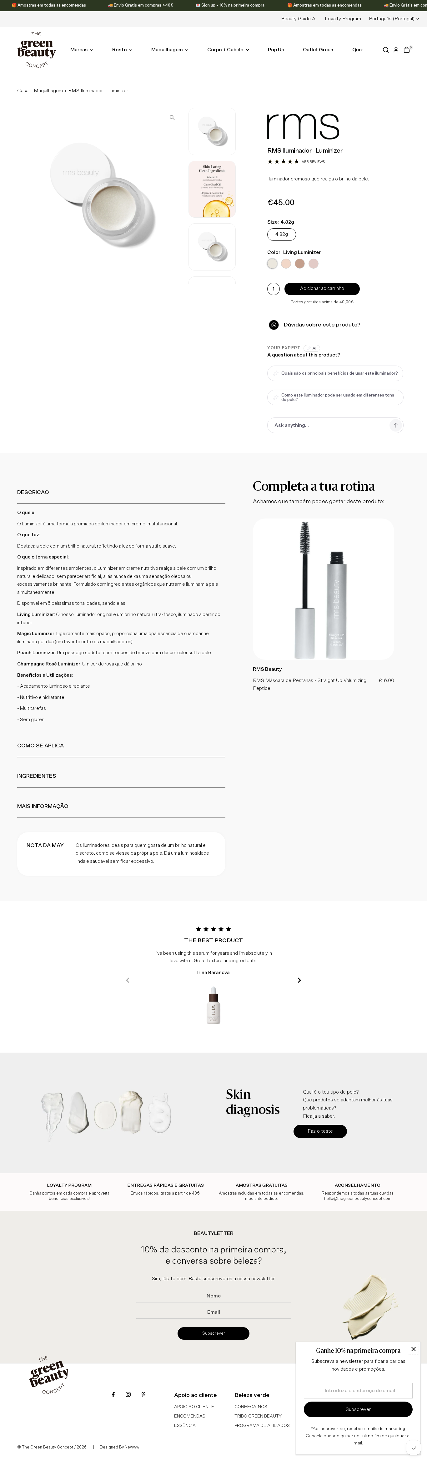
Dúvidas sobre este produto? (322, 325)
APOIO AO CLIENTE (194, 1407)
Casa (22, 90)
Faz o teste (320, 1131)
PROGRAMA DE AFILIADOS (262, 1425)
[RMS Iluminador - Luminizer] (323, 658)
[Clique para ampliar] (172, 118)
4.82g (281, 234)
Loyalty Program (343, 18)
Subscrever (213, 1333)
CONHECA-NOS (250, 1407)
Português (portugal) (391, 18)
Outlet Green (318, 49)
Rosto (120, 49)
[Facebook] (113, 1395)
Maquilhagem (167, 49)
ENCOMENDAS (189, 1416)
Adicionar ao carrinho (322, 288)
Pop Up (276, 49)
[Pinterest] (143, 1395)
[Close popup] (413, 1349)
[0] (407, 50)
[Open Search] (386, 50)
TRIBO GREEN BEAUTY (258, 1416)
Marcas (79, 49)
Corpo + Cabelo (225, 49)
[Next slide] (299, 980)
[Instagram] (128, 1395)
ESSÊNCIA (185, 1425)
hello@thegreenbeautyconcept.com (357, 1199)
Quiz (357, 49)
